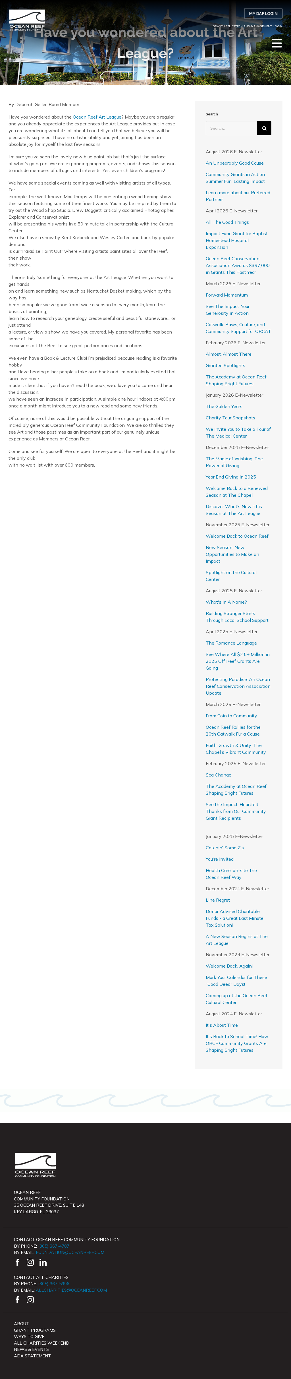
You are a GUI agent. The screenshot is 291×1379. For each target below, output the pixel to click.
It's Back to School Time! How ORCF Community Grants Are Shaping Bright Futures (237, 1043)
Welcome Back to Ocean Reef (237, 536)
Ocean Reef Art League (97, 117)
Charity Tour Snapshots (230, 418)
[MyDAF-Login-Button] (263, 11)
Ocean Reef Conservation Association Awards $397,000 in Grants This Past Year (238, 265)
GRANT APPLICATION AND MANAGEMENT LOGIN (247, 26)
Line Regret (218, 900)
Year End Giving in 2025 (231, 477)
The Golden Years (224, 406)
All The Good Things (227, 222)
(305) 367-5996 (53, 1283)
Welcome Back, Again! (229, 966)
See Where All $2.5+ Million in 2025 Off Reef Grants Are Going (238, 661)
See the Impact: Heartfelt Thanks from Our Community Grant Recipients (236, 811)
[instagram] (30, 1262)
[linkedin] (43, 1262)
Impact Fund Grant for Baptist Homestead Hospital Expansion (237, 240)
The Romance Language (231, 643)
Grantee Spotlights (225, 365)
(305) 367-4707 (53, 1246)
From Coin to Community (231, 716)
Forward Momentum (227, 295)
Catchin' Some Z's (225, 847)
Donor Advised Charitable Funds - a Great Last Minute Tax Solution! (234, 918)
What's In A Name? (226, 602)
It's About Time (222, 1025)
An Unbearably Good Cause (235, 163)
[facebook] (17, 1262)
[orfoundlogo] (27, 11)
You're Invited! (220, 859)
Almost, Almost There (228, 354)
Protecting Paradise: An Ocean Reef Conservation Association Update (238, 686)
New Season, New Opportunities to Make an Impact (232, 554)
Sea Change (218, 775)
